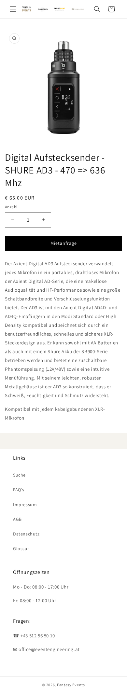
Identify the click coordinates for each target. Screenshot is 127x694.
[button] (13, 9)
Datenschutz (26, 534)
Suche (19, 475)
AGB (17, 519)
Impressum (25, 504)
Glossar (21, 548)
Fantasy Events (71, 684)
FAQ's (18, 490)
